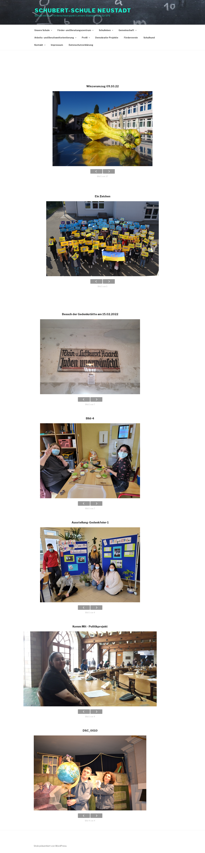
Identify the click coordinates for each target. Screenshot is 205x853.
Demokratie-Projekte (106, 37)
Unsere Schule (42, 30)
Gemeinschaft (126, 30)
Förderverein (131, 37)
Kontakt (38, 45)
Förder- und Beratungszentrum (74, 30)
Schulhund (149, 37)
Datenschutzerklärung (81, 45)
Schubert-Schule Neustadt (83, 10)
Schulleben (105, 30)
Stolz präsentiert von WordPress (50, 846)
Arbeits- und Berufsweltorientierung (54, 37)
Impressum (57, 45)
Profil (84, 37)
